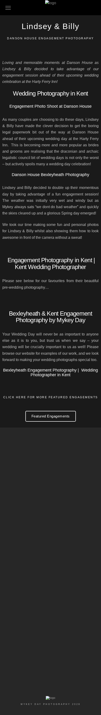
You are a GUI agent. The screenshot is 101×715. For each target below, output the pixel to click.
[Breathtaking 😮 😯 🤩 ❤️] (50, 605)
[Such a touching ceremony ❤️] (50, 475)
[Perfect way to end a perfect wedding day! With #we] (50, 625)
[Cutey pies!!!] (50, 507)
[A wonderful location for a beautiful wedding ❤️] (50, 587)
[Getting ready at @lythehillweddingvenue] (50, 516)
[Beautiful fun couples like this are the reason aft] (50, 548)
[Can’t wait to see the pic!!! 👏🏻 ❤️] (50, 637)
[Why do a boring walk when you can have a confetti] (50, 495)
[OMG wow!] (50, 563)
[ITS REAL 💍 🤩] (50, 655)
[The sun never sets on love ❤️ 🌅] (50, 525)
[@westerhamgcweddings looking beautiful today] (50, 663)
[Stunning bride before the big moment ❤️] (50, 466)
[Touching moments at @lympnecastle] (50, 533)
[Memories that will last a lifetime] (50, 596)
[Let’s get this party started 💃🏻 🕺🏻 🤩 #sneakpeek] (50, 613)
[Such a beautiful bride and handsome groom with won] (50, 575)
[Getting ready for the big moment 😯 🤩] (50, 646)
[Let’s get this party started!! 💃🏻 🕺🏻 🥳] (50, 483)
